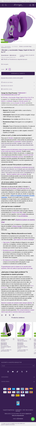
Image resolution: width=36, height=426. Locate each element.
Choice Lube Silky (17, 212)
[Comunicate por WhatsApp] (33, 419)
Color (2, 69)
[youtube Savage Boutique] (13, 371)
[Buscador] (6, 5)
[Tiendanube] (18, 419)
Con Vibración (15, 46)
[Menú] (3, 5)
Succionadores (8, 46)
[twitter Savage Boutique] (22, 371)
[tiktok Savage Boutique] (17, 371)
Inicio (2, 46)
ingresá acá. (28, 413)
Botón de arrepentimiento (18, 415)
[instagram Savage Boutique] (8, 371)
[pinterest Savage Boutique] (26, 371)
